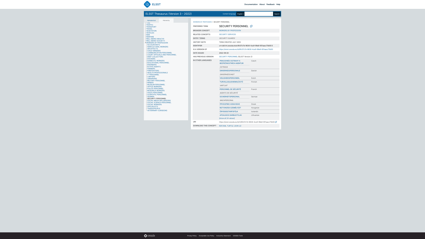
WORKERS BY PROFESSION (202, 22)
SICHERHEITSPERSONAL (230, 97)
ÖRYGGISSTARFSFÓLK (229, 111)
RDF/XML (222, 126)
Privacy (192, 236)
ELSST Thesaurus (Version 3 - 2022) (169, 13)
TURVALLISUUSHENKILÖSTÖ (231, 82)
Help (278, 4)
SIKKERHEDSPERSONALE (230, 71)
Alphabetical (151, 20)
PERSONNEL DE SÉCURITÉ (230, 89)
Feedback (271, 4)
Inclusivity (223, 236)
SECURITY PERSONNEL (228, 57)
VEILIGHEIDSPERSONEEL (230, 78)
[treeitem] (149, 23)
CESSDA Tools (238, 236)
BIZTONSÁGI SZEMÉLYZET (230, 108)
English (239, 14)
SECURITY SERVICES (227, 34)
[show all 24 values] (227, 118)
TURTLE (230, 126)
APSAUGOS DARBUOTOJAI (231, 115)
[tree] (166, 71)
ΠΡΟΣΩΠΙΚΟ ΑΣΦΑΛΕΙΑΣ (230, 104)
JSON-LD (237, 126)
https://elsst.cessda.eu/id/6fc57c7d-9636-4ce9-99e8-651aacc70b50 (246, 49)
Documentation (251, 4)
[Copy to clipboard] (251, 26)
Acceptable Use (206, 236)
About (262, 4)
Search (276, 14)
